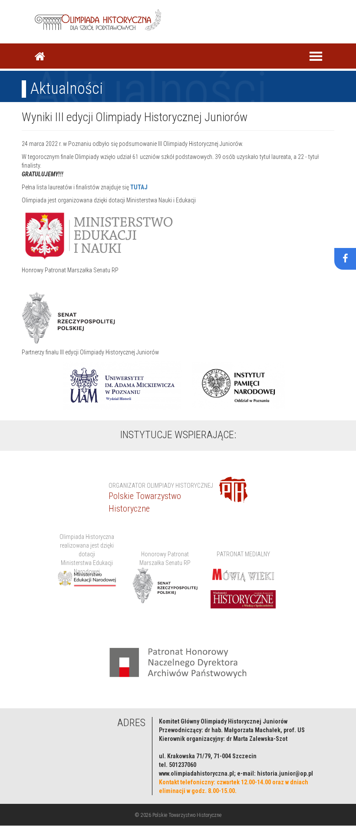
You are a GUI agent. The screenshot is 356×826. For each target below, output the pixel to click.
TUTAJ (139, 187)
